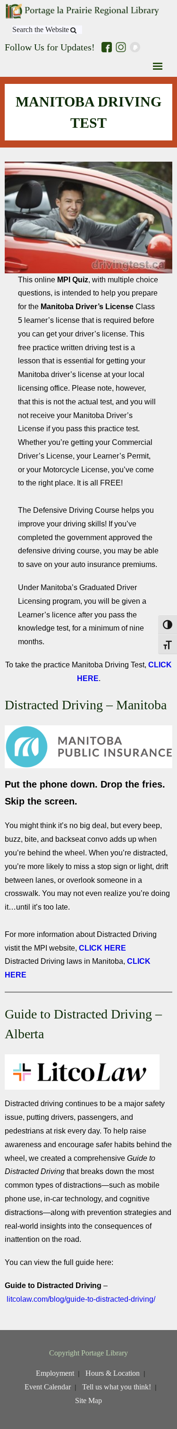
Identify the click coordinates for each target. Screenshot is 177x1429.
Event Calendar (48, 1387)
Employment (55, 1373)
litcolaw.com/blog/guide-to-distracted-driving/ (81, 1299)
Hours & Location (112, 1373)
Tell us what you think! (116, 1387)
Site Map (88, 1400)
